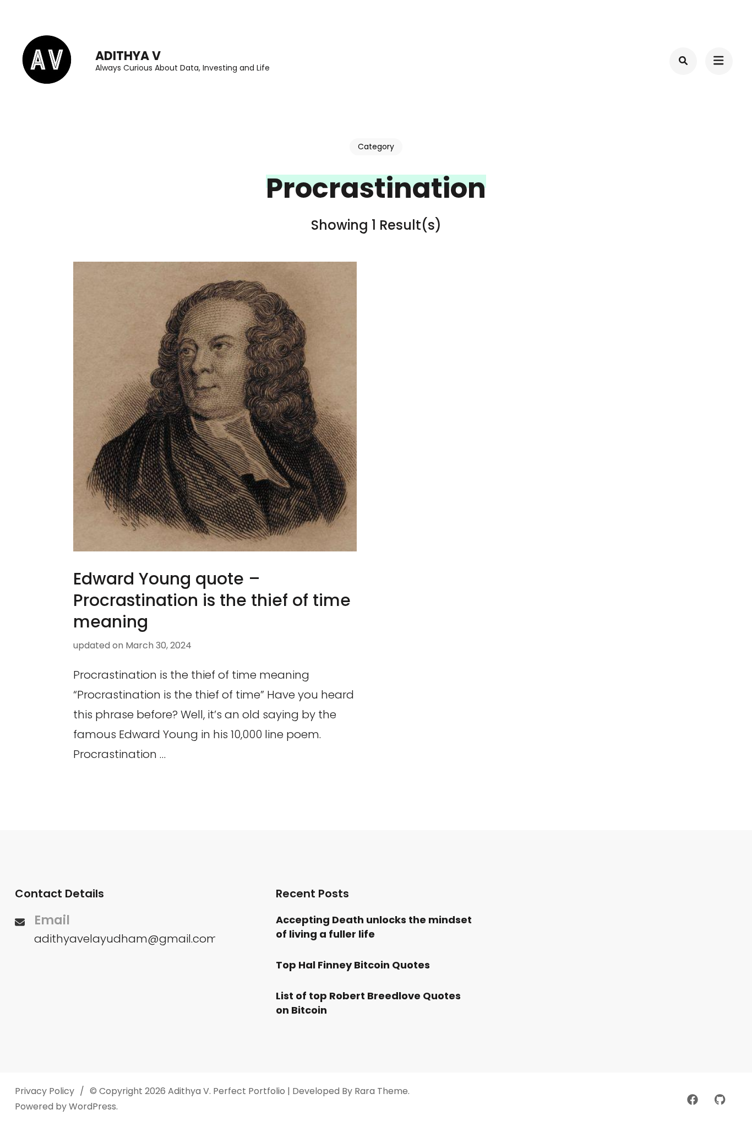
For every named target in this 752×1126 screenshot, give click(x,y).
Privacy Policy (44, 1091)
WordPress (92, 1106)
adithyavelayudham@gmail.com (126, 938)
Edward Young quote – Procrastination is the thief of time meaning (212, 600)
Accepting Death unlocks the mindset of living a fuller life (374, 927)
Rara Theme (381, 1091)
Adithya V (128, 55)
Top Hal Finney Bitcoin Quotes (353, 965)
